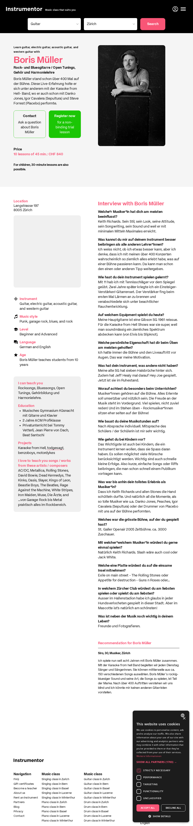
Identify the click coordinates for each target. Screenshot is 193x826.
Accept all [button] (148, 807)
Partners (19, 802)
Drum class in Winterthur (99, 820)
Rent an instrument (26, 797)
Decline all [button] (173, 807)
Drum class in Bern (95, 806)
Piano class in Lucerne (55, 816)
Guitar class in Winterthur (100, 797)
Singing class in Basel (55, 788)
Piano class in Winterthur (57, 820)
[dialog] (161, 766)
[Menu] (183, 9)
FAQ (16, 779)
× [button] (184, 718)
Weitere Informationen (148, 756)
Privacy (18, 811)
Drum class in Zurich (96, 802)
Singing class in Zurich (55, 779)
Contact (19, 816)
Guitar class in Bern (96, 784)
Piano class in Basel (54, 811)
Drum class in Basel (96, 811)
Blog (17, 806)
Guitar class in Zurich (97, 779)
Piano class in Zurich (54, 802)
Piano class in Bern (53, 806)
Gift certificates (24, 784)
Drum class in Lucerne (97, 816)
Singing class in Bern (54, 784)
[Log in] (175, 9)
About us (19, 793)
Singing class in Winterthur (58, 797)
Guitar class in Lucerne (98, 793)
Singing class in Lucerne (57, 793)
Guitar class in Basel (97, 788)
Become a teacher (25, 788)
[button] (160, 762)
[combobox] (183, 715)
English (145, 823)
